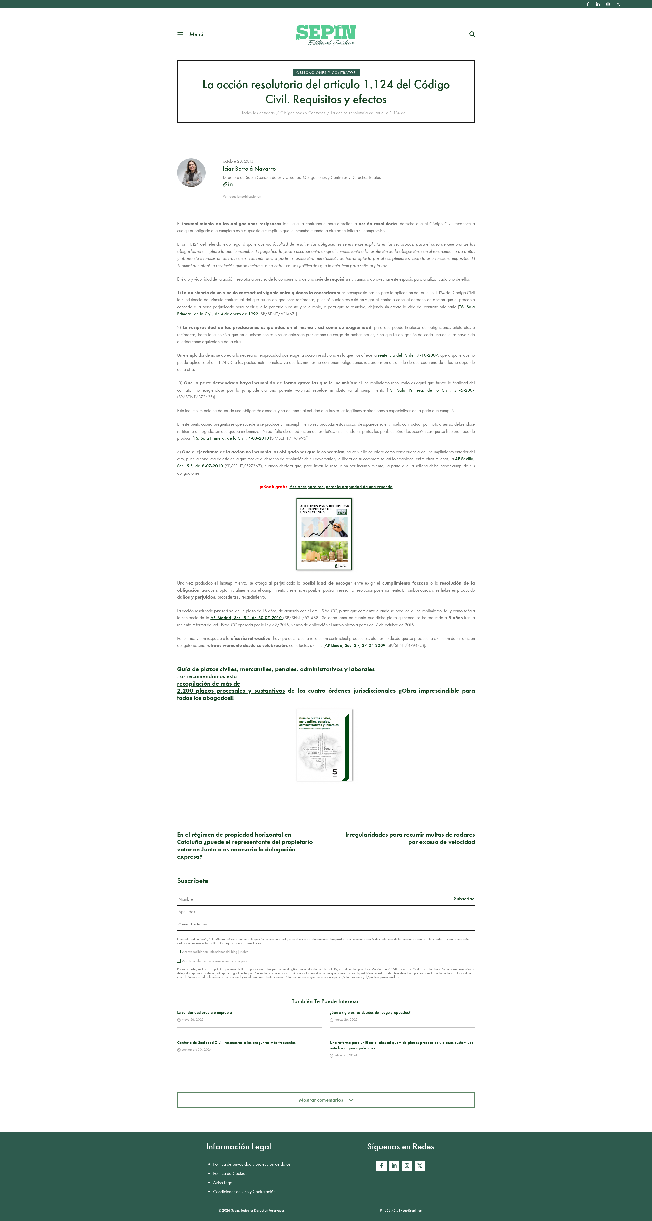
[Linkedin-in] (598, 4)
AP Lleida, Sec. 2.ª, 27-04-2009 (355, 645)
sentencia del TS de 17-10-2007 (408, 355)
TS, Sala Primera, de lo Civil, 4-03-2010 (231, 438)
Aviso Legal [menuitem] (223, 1182)
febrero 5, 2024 (346, 1055)
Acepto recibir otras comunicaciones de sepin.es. (216, 961)
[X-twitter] (618, 4)
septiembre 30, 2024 (197, 1049)
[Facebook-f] (588, 4)
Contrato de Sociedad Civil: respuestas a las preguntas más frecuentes (236, 1042)
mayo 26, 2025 (193, 1019)
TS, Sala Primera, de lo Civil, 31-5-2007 (431, 390)
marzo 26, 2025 (346, 1019)
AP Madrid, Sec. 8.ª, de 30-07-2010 (246, 617)
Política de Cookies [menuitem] (230, 1173)
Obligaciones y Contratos (326, 72)
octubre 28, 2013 (238, 161)
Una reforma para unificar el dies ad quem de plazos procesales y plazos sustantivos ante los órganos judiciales (401, 1045)
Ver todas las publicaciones (242, 196)
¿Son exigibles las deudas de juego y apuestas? (370, 1012)
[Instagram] (608, 4)
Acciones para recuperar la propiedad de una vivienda (341, 486)
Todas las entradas (258, 112)
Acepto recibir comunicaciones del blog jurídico (215, 951)
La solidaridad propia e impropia (204, 1012)
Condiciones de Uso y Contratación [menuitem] (244, 1192)
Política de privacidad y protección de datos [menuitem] (251, 1164)
